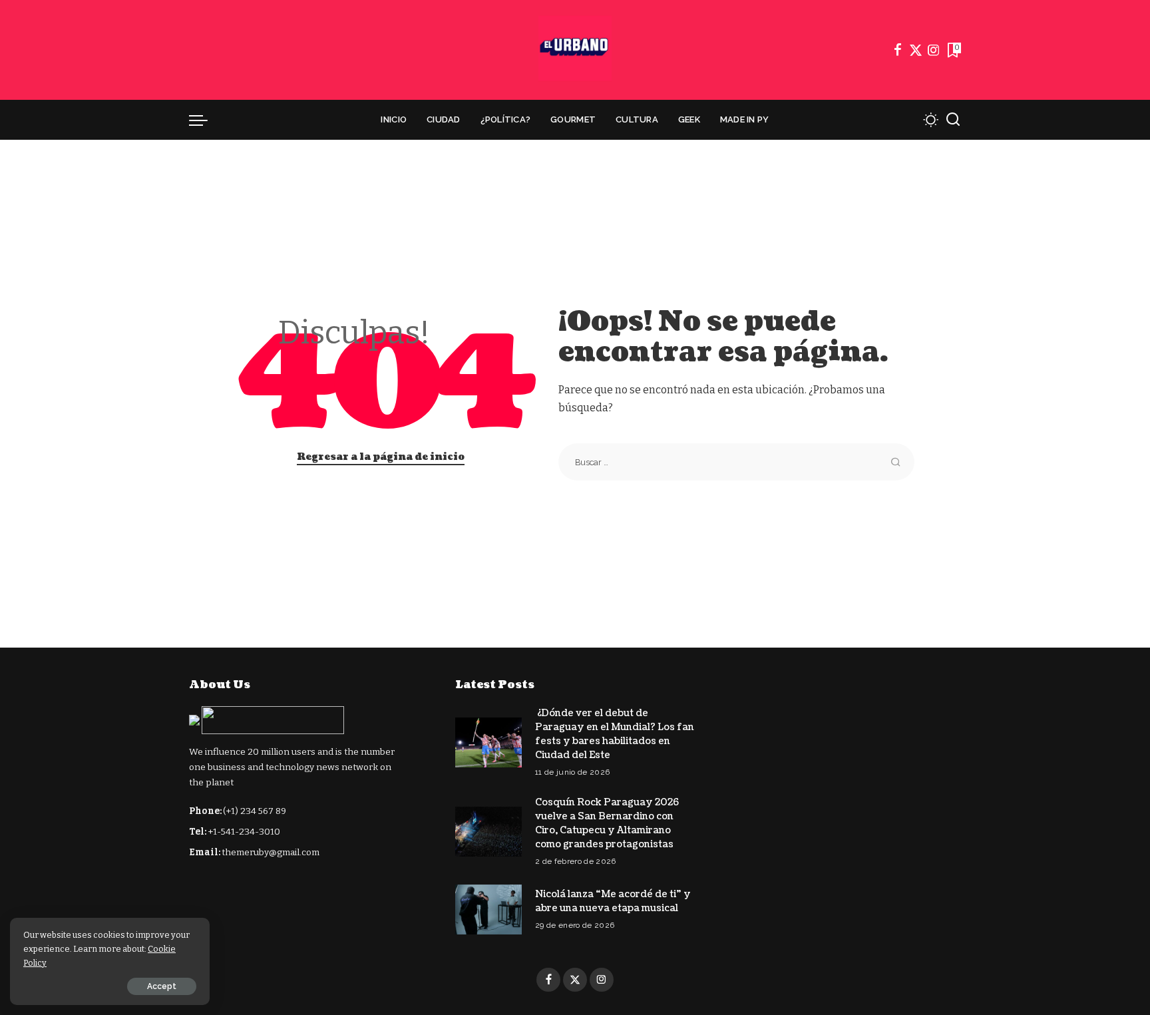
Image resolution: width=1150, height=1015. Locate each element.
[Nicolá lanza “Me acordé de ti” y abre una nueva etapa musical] (488, 909)
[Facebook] (897, 50)
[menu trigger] (205, 120)
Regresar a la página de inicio (381, 457)
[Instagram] (933, 50)
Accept (161, 986)
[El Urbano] (575, 50)
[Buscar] (953, 120)
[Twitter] (915, 50)
